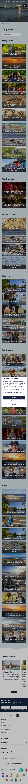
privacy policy (21, 392)
